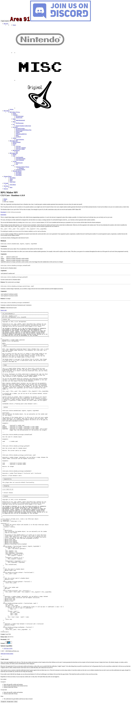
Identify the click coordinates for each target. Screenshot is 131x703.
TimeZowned (19, 117)
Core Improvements (20, 158)
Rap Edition (12, 177)
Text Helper (18, 172)
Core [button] (14, 145)
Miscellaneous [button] (16, 150)
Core (5, 200)
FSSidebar (21, 168)
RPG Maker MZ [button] (14, 153)
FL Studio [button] (6, 183)
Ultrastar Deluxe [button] (8, 176)
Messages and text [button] (17, 171)
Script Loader (19, 131)
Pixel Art (6, 188)
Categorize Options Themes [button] (22, 166)
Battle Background (20, 120)
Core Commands (20, 160)
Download (3, 212)
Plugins (14, 143)
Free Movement (19, 116)
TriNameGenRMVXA (21, 134)
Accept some (10, 701)
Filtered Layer (19, 162)
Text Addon (18, 173)
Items (11, 187)
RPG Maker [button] (6, 110)
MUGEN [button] (6, 23)
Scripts (14, 113)
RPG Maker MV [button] (14, 140)
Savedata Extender (20, 128)
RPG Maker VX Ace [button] (15, 112)
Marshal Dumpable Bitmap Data (23, 130)
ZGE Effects (13, 184)
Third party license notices (7, 653)
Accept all (3, 701)
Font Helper (19, 175)
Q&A (11, 180)
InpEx (17, 135)
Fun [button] (14, 124)
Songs (11, 179)
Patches (11, 109)
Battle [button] (14, 119)
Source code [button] (4, 310)
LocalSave (18, 136)
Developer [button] (15, 127)
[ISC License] (8, 643)
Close (15, 701)
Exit (17, 151)
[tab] (65, 214)
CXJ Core (18, 146)
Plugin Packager (17, 142)
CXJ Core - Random (21, 147)
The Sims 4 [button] (6, 186)
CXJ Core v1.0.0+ (8, 648)
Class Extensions (20, 139)
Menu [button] (14, 121)
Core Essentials (19, 157)
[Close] (1, 656)
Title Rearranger (20, 123)
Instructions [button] (3, 214)
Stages (14, 25)
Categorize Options (20, 169)
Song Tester (12, 182)
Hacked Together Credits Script (23, 125)
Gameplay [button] (15, 114)
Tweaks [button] (14, 161)
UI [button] (13, 165)
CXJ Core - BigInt (20, 149)
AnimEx (18, 132)
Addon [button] (14, 138)
